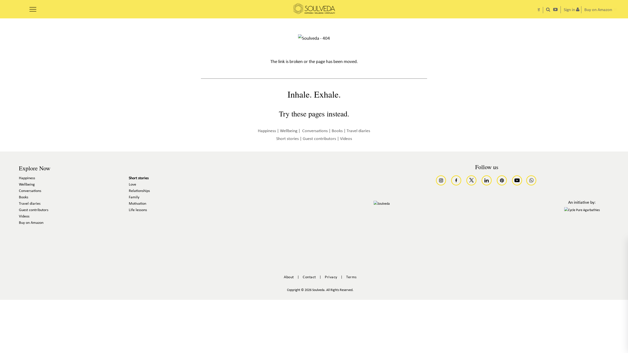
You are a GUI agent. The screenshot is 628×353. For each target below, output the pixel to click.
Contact (309, 277)
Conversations (315, 131)
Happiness (267, 131)
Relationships (139, 191)
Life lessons (138, 210)
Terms (351, 277)
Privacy (331, 277)
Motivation (137, 204)
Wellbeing (288, 131)
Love (132, 185)
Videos (346, 139)
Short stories (287, 139)
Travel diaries (358, 131)
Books (337, 131)
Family (134, 197)
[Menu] (32, 7)
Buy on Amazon (31, 223)
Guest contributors (319, 139)
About (289, 277)
